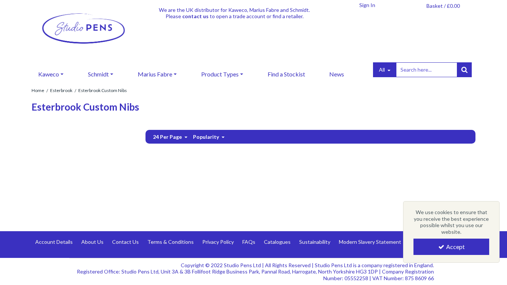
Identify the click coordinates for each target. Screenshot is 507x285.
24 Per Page (168, 137)
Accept (455, 246)
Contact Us (125, 242)
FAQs (248, 242)
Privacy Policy (218, 242)
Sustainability (314, 242)
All (382, 69)
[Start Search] (464, 69)
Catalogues (277, 242)
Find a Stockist (286, 74)
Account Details (54, 242)
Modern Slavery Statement (370, 242)
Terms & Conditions (170, 242)
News (336, 74)
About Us (92, 242)
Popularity (206, 137)
